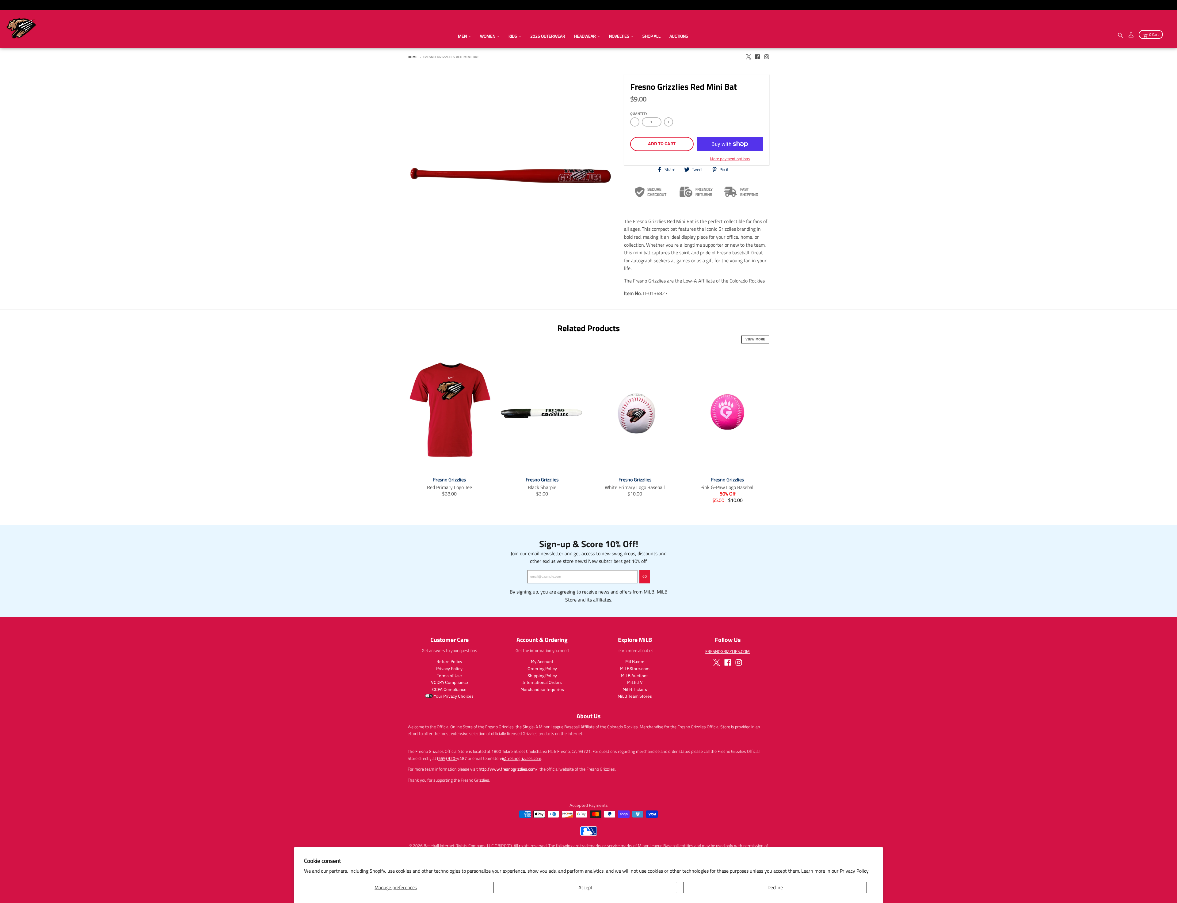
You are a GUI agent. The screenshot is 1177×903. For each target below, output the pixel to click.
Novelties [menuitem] (619, 36)
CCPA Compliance (449, 689)
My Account (542, 661)
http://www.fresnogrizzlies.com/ (508, 769)
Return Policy (449, 661)
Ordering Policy (542, 668)
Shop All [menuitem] (651, 36)
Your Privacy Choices (453, 696)
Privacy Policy (854, 871)
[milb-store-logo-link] (588, 834)
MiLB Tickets (635, 689)
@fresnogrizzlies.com (521, 758)
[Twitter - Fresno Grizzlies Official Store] (748, 56)
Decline (775, 887)
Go (644, 576)
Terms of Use (449, 675)
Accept (585, 887)
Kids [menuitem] (513, 36)
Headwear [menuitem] (585, 36)
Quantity (638, 114)
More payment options (730, 158)
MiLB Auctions (635, 675)
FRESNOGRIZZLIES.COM (727, 651)
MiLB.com (634, 661)
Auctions (678, 36)
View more (755, 339)
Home (412, 57)
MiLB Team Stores (635, 696)
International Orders (542, 682)
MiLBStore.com (634, 668)
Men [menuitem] (462, 36)
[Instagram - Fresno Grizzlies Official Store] (766, 56)
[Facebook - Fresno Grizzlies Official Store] (757, 56)
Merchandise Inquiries (542, 689)
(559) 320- (447, 758)
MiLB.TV (635, 682)
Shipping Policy (542, 675)
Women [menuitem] (487, 36)
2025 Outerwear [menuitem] (547, 36)
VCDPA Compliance (449, 682)
